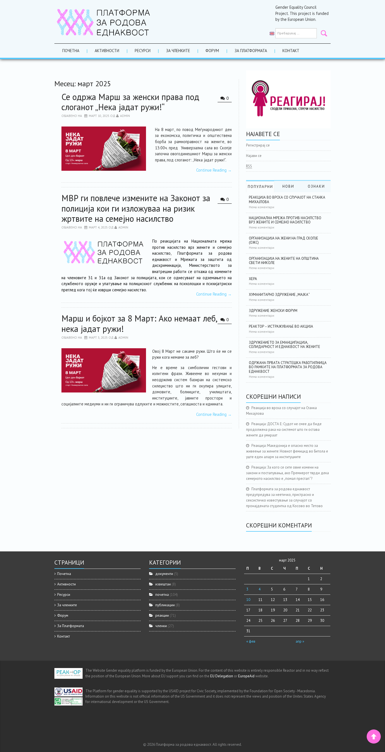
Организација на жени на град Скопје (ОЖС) (283, 240)
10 (248, 599)
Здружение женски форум (273, 310)
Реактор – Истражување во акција (281, 326)
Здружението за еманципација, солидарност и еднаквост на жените (284, 344)
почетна (162, 594)
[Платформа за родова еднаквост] (103, 21)
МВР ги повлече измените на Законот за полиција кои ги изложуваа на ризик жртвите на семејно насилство (135, 208)
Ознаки (316, 186)
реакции (162, 615)
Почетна (70, 50)
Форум (212, 50)
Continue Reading (214, 170)
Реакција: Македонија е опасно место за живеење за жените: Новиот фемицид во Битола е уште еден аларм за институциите (287, 451)
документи (164, 573)
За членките (178, 50)
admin (125, 116)
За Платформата (250, 50)
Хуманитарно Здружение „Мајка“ (279, 294)
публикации (165, 605)
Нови (288, 186)
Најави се (254, 155)
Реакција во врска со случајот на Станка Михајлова (287, 199)
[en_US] (272, 33)
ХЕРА (253, 278)
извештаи (163, 584)
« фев (250, 641)
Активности (107, 50)
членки (161, 626)
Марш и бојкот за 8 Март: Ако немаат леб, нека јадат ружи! (139, 323)
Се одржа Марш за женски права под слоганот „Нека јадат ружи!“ (130, 101)
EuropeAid (246, 676)
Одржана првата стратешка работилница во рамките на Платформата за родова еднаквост (288, 367)
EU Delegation (221, 676)
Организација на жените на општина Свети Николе (284, 260)
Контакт (290, 50)
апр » (300, 641)
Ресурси (143, 50)
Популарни (260, 186)
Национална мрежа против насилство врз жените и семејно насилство (285, 220)
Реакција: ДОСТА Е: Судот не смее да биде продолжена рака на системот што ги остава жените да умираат (284, 430)
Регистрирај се (258, 145)
